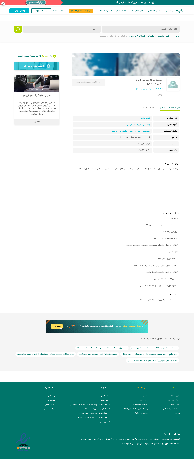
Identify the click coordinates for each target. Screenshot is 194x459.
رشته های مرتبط (119, 131)
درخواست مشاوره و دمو (81, 10)
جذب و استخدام (142, 396)
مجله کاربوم (121, 10)
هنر (131, 131)
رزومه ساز (46, 56)
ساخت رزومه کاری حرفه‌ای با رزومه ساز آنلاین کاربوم (154, 348)
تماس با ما (51, 400)
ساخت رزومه (175, 404)
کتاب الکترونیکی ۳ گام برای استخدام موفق (94, 417)
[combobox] (62, 29)
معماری (146, 131)
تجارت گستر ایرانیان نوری (152, 89)
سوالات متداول (49, 409)
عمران (137, 131)
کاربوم (177, 36)
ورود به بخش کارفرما (140, 413)
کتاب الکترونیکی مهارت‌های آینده (97, 409)
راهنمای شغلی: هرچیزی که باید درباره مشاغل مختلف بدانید (152, 360)
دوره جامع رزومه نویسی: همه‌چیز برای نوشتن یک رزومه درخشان (149, 354)
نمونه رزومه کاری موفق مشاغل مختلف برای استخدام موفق (102, 348)
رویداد (177, 413)
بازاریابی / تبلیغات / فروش (142, 36)
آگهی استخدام (154, 10)
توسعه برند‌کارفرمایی (140, 404)
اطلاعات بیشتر (37, 121)
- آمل (138, 88)
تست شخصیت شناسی (171, 409)
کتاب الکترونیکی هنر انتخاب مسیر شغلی (94, 413)
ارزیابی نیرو (144, 400)
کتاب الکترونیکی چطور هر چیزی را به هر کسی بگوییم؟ (90, 404)
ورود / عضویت (41, 10)
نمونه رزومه (105, 400)
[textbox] (94, 29)
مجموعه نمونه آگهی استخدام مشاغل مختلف (98, 354)
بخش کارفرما (19, 10)
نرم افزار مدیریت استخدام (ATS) (136, 409)
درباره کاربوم (51, 396)
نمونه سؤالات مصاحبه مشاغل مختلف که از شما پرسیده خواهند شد (45, 354)
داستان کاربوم (50, 404)
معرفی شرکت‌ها (137, 10)
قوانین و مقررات (104, 422)
